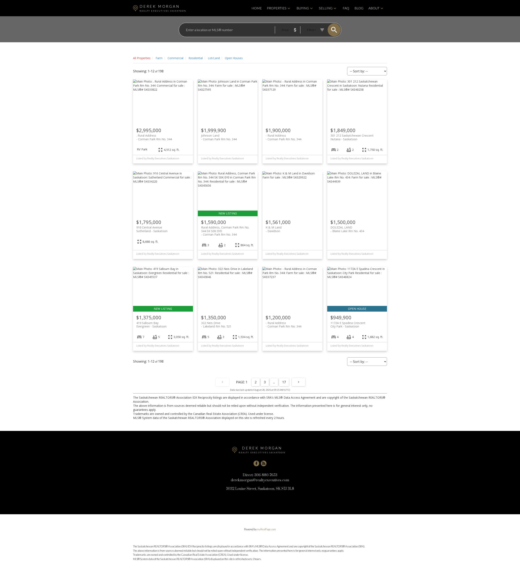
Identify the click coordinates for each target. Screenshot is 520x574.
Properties (276, 8)
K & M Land (274, 229)
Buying (303, 8)
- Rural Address (283, 137)
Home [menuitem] (256, 8)
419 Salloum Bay (151, 324)
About (373, 8)
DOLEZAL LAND (347, 229)
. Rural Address (154, 137)
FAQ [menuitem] (346, 8)
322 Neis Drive (216, 324)
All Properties (142, 58)
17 (284, 382)
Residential (195, 58)
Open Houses (234, 58)
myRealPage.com (266, 529)
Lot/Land (214, 58)
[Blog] (263, 463)
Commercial (175, 58)
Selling (326, 8)
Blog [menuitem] (358, 8)
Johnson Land (219, 137)
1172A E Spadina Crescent (347, 324)
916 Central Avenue (152, 229)
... (274, 382)
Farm (159, 58)
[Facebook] (256, 463)
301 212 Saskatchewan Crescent (352, 137)
